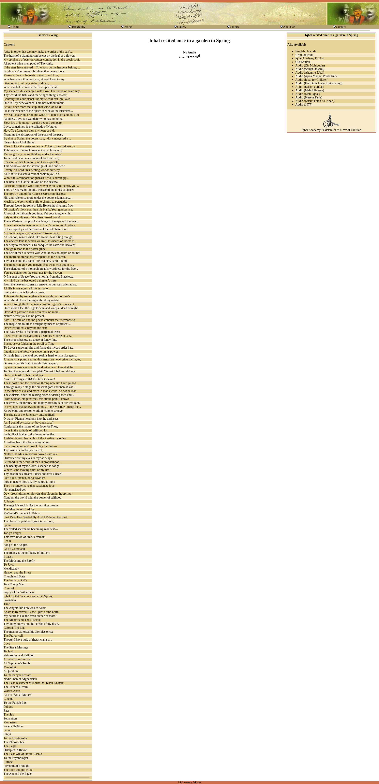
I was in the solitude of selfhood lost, (26, 430)
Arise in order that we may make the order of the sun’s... (38, 51)
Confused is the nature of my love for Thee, (31, 426)
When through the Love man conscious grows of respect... (40, 304)
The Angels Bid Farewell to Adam (25, 608)
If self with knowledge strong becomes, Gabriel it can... (38, 335)
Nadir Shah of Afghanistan (20, 679)
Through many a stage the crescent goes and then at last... (39, 387)
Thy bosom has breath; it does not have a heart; (33, 473)
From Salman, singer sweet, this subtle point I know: (36, 398)
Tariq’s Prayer (12, 533)
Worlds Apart (12, 690)
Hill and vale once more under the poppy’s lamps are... (37, 197)
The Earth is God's (15, 580)
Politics (8, 706)
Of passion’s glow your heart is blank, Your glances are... (39, 209)
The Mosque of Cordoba (19, 509)
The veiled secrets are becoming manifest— (31, 529)
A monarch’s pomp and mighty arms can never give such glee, (42, 359)
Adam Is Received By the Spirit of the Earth (31, 612)
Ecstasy (8, 556)
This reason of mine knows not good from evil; (33, 150)
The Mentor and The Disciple (22, 619)
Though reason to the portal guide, (25, 249)
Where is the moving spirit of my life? (27, 470)
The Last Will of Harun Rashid (23, 754)
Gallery (181, 26)
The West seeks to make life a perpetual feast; (32, 331)
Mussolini (10, 667)
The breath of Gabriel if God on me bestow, (31, 181)
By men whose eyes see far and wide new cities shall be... (40, 367)
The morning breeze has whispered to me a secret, (35, 256)
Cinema (8, 698)
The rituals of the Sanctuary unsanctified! (29, 414)
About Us (289, 26)
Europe (8, 761)
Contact (341, 26)
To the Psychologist (16, 758)
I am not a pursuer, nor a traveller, (24, 477)
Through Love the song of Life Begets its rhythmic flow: (39, 205)
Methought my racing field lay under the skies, (32, 154)
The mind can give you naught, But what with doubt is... (39, 264)
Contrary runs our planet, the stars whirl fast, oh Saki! (37, 99)
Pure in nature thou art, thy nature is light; (29, 481)
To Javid (9, 564)
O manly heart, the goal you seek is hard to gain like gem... (40, 355)
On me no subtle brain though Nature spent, (31, 363)
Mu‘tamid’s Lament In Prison (22, 513)
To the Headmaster (15, 738)
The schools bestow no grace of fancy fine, (30, 339)
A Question (11, 671)
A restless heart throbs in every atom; (26, 442)
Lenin (7, 541)
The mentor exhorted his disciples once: (28, 631)
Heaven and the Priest (17, 572)
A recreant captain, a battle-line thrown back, (31, 233)
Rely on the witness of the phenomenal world (32, 217)
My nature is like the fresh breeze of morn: (30, 615)
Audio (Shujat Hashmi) (309, 69)
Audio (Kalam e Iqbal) (309, 86)
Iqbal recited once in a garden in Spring (28, 596)
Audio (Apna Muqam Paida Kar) (316, 76)
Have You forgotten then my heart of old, (29, 130)
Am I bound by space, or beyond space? (29, 422)
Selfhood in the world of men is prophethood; (32, 462)
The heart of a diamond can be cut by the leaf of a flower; (39, 55)
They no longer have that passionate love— (31, 485)
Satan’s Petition (13, 726)
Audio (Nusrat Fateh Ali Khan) (314, 101)
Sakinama (10, 600)
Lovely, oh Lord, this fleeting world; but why (32, 170)
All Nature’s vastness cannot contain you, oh (31, 174)
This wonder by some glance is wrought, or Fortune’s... (38, 296)
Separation (10, 718)
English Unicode (305, 51)
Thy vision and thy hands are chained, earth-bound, (36, 260)
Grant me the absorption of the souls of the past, (33, 134)
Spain (7, 525)
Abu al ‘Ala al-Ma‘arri (18, 694)
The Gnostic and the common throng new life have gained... (41, 383)
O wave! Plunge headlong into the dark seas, (31, 418)
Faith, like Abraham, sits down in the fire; (29, 434)
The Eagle (10, 746)
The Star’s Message (16, 647)
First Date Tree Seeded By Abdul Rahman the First (35, 517)
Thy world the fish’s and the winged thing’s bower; (35, 95)
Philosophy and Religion (19, 655)
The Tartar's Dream (16, 687)
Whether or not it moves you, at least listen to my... (35, 79)
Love (7, 643)
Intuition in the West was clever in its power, (31, 351)
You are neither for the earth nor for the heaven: (33, 272)
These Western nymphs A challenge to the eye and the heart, (41, 221)
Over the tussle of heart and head (24, 375)
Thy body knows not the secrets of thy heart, (31, 623)
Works (128, 26)
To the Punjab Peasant (17, 675)
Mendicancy (11, 568)
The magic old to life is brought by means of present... (37, 324)
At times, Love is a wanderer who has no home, (33, 118)
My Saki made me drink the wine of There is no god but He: (41, 114)
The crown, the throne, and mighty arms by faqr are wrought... (42, 402)
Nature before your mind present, (24, 316)
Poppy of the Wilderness (19, 592)
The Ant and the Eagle (18, 773)
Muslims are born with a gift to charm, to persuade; (35, 201)
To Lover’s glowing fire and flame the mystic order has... (39, 347)
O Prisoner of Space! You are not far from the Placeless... (39, 276)
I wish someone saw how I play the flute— (30, 446)
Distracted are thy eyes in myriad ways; (28, 458)
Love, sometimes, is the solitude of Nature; (30, 126)
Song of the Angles (15, 544)
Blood (7, 730)
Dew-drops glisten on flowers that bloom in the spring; (37, 493)
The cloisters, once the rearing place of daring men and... (39, 395)
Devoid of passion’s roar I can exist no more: (31, 312)
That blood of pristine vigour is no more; (29, 521)
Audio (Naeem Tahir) (308, 97)
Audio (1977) (303, 104)
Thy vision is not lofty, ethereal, (23, 450)
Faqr (6, 710)
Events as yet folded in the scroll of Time (29, 343)
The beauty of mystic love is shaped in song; (31, 466)
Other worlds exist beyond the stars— (27, 327)
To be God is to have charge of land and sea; (31, 158)
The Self (9, 714)
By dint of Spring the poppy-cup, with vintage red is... (37, 138)
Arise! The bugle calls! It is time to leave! (29, 379)
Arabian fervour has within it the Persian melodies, (35, 438)
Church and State (14, 576)
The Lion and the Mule (18, 769)
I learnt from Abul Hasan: (19, 142)
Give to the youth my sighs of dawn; (26, 83)
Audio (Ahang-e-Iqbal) (309, 72)
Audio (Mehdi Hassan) (309, 90)
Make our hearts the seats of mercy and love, (31, 75)
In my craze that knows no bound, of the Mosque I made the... (42, 406)
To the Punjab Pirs (15, 702)
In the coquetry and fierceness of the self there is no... (37, 229)
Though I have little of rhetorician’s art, (28, 639)
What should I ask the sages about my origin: (31, 300)
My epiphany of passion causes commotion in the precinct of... (42, 59)
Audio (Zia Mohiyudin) (310, 65)
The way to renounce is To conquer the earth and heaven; (39, 245)
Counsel (9, 588)
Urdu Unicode (304, 54)
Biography (78, 26)
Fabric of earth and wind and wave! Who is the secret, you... (41, 185)
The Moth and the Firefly (19, 560)
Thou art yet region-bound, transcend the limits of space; (39, 189)
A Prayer (9, 501)
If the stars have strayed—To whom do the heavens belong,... (42, 67)
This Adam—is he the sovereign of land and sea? (34, 166)
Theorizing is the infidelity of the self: (27, 552)
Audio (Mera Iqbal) (307, 93)
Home (15, 26)
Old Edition (302, 62)
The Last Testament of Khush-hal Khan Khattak (34, 683)
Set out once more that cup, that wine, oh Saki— (34, 107)
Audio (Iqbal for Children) (311, 79)
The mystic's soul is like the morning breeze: (31, 505)
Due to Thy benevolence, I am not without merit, (34, 103)
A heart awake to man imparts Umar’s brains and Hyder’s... (41, 225)
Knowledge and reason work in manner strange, (33, 410)
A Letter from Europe (17, 659)
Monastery (10, 722)
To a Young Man (14, 584)
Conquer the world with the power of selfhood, (33, 497)
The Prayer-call (13, 635)
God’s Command (14, 548)
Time (7, 604)
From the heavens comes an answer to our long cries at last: (40, 284)
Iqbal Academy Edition (309, 58)
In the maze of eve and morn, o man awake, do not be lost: (40, 391)
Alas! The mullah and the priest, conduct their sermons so (39, 320)
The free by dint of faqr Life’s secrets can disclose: (35, 193)
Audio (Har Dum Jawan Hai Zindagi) (318, 83)
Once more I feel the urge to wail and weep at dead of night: (41, 308)
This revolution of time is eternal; (24, 537)
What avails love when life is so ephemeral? (31, 87)
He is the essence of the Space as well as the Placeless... (38, 110)
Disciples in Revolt (15, 750)
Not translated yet (14, 489)
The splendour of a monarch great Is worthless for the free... (41, 268)
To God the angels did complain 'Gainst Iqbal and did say (39, 371)
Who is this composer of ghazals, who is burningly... (36, 178)
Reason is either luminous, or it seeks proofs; (31, 162)
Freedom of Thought (16, 765)
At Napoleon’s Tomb (17, 663)
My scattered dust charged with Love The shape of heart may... (43, 91)
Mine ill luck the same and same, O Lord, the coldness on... (40, 146)
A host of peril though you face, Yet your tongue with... (38, 213)
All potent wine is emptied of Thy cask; (28, 63)
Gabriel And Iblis (14, 627)
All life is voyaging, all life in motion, (27, 288)
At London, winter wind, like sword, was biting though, (38, 237)
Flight (7, 734)
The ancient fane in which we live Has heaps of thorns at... (40, 241)
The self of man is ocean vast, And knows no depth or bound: (42, 252)
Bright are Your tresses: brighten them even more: (34, 71)
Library (234, 26)
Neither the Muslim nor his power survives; (30, 454)
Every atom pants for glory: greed (24, 292)
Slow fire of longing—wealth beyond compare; (33, 122)
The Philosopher (14, 742)
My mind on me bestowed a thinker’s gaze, (30, 280)
